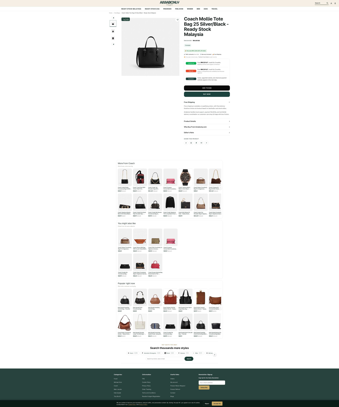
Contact (172, 393)
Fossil (115, 379)
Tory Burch (117, 396)
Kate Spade (117, 393)
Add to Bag (207, 88)
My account (174, 382)
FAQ (143, 379)
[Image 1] (113, 23)
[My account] (331, 3)
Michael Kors (118, 382)
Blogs (172, 396)
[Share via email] (201, 143)
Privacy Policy (146, 386)
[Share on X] (196, 143)
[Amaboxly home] (169, 3)
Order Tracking (146, 389)
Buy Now (207, 94)
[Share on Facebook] (186, 143)
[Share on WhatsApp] (191, 143)
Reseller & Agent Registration (151, 396)
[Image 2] (113, 31)
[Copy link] (206, 143)
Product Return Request (177, 386)
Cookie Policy (146, 382)
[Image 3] (113, 38)
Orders (172, 379)
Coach (116, 386)
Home (110, 13)
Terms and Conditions (149, 393)
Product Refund (175, 389)
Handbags (117, 13)
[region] (169, 353)
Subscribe (204, 387)
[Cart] (335, 3)
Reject (207, 403)
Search (189, 359)
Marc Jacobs (118, 389)
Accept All (217, 403)
